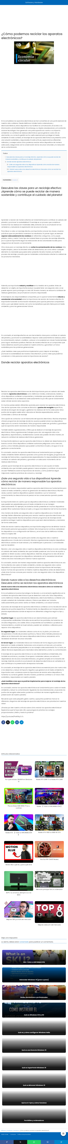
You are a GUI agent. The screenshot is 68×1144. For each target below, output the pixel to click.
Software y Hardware (34, 2)
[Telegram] (22, 722)
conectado (24, 942)
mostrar (15, 180)
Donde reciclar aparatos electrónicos (19, 162)
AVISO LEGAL (5, 1134)
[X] (8, 722)
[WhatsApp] (12, 722)
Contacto (13, 1134)
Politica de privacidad (24, 1134)
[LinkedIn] (17, 722)
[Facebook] (3, 722)
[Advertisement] (34, 18)
